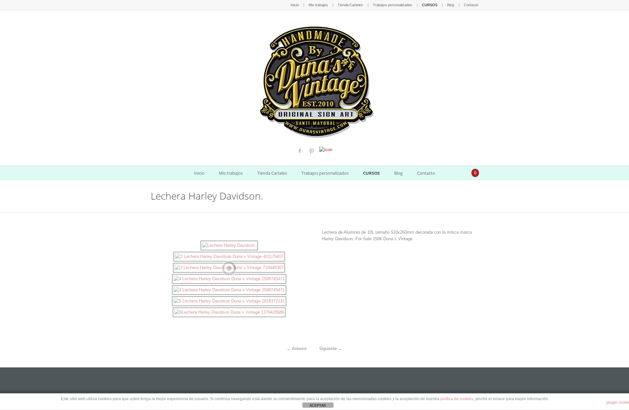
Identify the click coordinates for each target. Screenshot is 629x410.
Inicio (295, 5)
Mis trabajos (318, 5)
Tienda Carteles (350, 5)
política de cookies (456, 399)
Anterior (297, 348)
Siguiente (330, 348)
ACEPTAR (318, 405)
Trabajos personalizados (392, 5)
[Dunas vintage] (314, 80)
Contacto (471, 5)
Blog (450, 5)
